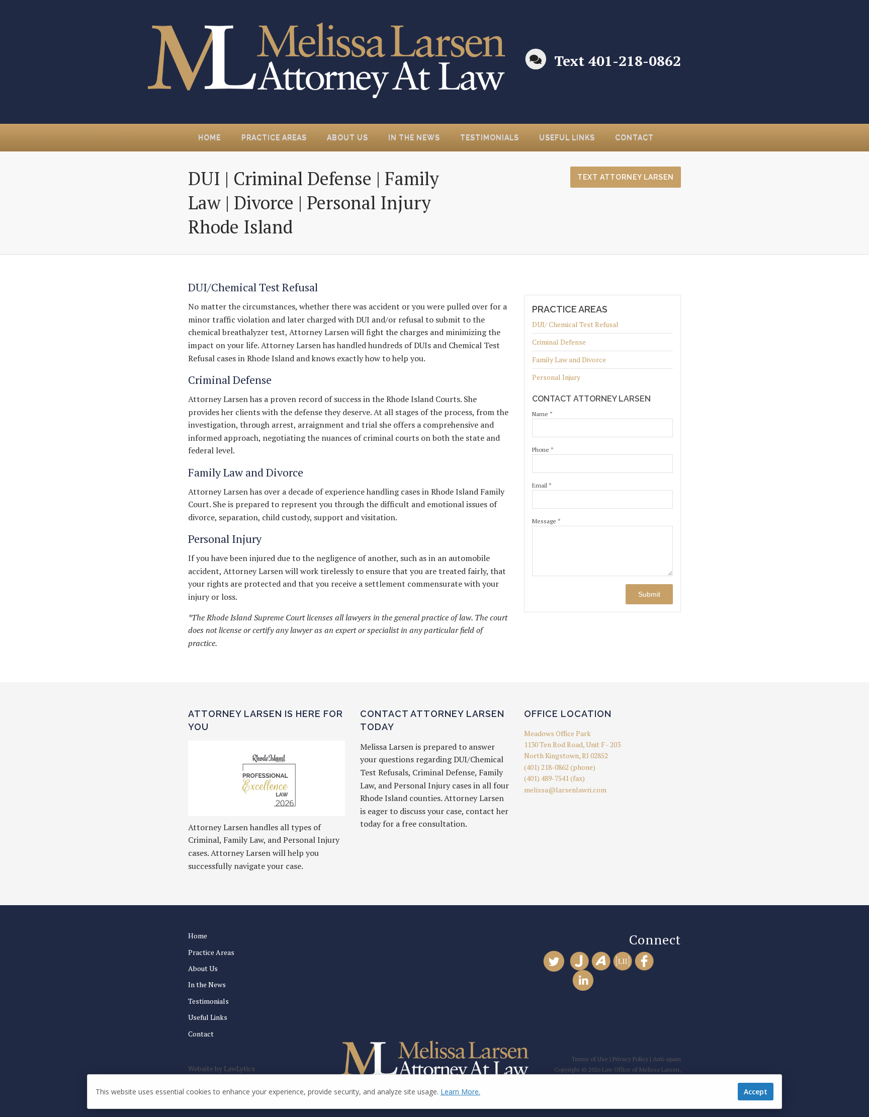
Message (546, 521)
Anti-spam (667, 1059)
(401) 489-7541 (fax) (554, 778)
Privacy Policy (630, 1059)
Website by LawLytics (221, 1068)
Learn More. (460, 1091)
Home (209, 137)
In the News (414, 137)
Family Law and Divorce (569, 359)
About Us (347, 137)
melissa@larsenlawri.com (565, 789)
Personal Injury (556, 377)
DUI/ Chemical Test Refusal (575, 325)
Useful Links (567, 137)
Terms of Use (589, 1059)
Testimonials (489, 137)
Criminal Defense (559, 342)
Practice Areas (274, 137)
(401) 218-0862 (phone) (559, 767)
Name (542, 414)
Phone (543, 449)
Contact (634, 137)
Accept (755, 1091)
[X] (554, 961)
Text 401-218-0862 (617, 60)
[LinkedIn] (583, 980)
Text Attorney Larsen (625, 177)
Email (542, 485)
